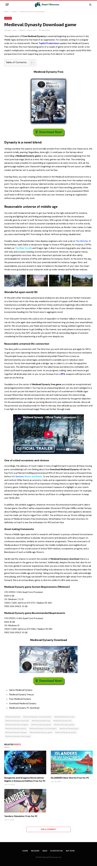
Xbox (44, 851)
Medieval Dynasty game (41, 725)
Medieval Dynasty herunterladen (43, 728)
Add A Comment (48, 829)
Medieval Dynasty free (41, 721)
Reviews (35, 851)
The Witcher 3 (83, 241)
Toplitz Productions (49, 43)
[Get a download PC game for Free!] (49, 5)
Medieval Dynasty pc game (41, 732)
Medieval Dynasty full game (17, 725)
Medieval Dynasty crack (65, 717)
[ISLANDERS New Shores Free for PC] (72, 762)
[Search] (90, 4)
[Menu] (7, 4)
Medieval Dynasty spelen (65, 732)
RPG (63, 374)
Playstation (56, 851)
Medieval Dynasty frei (62, 721)
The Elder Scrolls (23, 248)
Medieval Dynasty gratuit (16, 728)
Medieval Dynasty (13, 717)
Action (8, 18)
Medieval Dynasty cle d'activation (37, 717)
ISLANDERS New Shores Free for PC (70, 777)
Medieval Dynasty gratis (64, 725)
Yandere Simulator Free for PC (21, 816)
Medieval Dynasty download (17, 721)
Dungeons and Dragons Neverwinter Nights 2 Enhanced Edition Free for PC (25, 779)
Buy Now (70, 851)
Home (25, 851)
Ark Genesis (17, 476)
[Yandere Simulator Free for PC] (25, 801)
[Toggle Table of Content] (31, 63)
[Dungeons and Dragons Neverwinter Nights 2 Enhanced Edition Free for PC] (25, 762)
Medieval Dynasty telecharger (18, 736)
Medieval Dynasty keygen (16, 732)
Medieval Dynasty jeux (69, 728)
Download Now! (50, 132)
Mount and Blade (33, 476)
